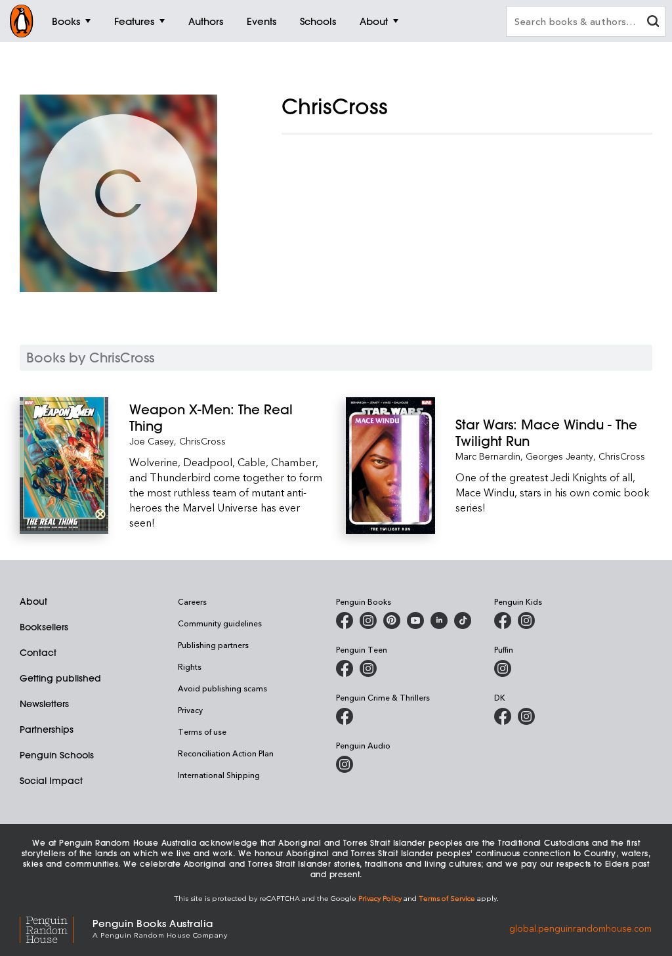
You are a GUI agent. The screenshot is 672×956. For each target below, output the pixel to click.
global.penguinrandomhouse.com (580, 927)
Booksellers (44, 627)
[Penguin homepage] (21, 21)
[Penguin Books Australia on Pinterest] (391, 620)
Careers (192, 601)
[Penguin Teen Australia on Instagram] (368, 668)
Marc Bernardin (487, 456)
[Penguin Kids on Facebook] (502, 620)
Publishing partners (213, 645)
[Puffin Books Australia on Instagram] (502, 668)
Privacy (190, 710)
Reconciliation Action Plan (226, 753)
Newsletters (44, 704)
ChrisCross (202, 441)
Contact (38, 653)
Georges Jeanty (559, 456)
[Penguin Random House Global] (56, 928)
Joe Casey (151, 441)
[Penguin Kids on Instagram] (526, 620)
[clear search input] (653, 22)
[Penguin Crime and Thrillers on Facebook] (344, 716)
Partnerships (47, 729)
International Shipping (219, 775)
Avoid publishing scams (222, 688)
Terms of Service (447, 897)
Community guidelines (220, 623)
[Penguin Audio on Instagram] (344, 764)
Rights (189, 666)
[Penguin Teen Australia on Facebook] (344, 668)
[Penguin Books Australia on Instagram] (368, 620)
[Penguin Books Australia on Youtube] (415, 620)
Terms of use (202, 731)
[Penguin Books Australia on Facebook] (344, 620)
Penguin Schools (57, 755)
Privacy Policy (380, 897)
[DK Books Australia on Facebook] (502, 716)
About (33, 601)
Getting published (60, 678)
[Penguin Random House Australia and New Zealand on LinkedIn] (439, 620)
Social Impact (51, 781)
